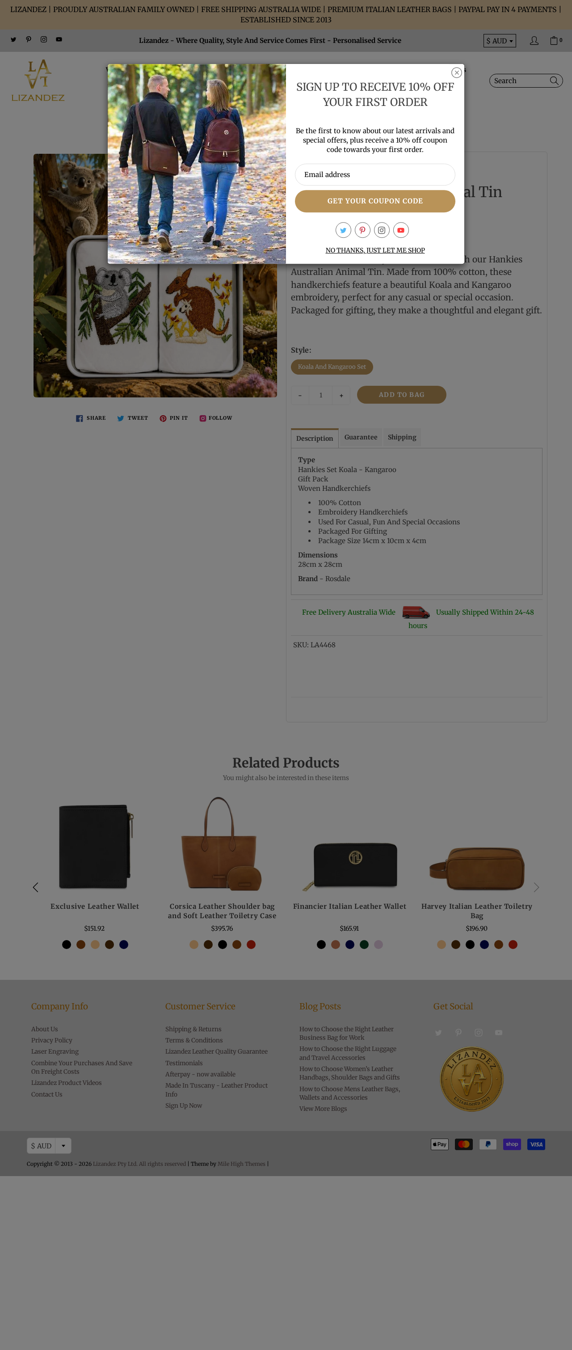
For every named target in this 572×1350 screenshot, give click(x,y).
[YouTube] (401, 230)
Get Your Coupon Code (375, 201)
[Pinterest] (362, 230)
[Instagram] (382, 230)
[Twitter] (343, 230)
